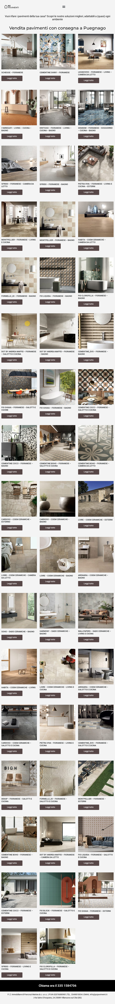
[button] (63, 6)
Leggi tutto (12, 78)
